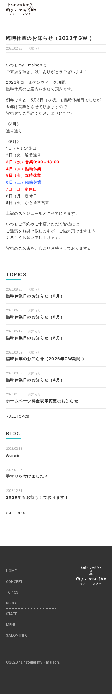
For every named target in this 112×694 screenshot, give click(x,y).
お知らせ (34, 48)
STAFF (11, 614)
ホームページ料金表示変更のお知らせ (42, 400)
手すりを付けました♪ (26, 476)
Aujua (12, 455)
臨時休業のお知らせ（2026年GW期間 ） (46, 358)
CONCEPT (14, 581)
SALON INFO (17, 635)
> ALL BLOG (16, 513)
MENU (11, 624)
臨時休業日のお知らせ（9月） (35, 296)
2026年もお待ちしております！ (37, 497)
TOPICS (12, 592)
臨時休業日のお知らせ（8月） (35, 316)
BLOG (11, 603)
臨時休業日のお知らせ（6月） (35, 337)
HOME (11, 571)
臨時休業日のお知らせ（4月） (35, 379)
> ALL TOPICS (17, 416)
